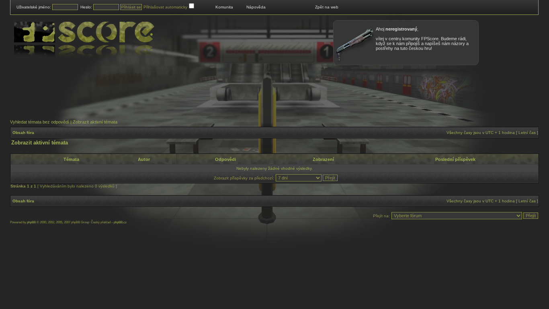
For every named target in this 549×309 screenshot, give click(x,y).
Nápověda (256, 7)
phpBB (31, 222)
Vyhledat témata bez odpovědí (39, 121)
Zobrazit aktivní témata (95, 121)
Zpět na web (326, 7)
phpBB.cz (120, 222)
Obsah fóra (23, 132)
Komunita (224, 7)
